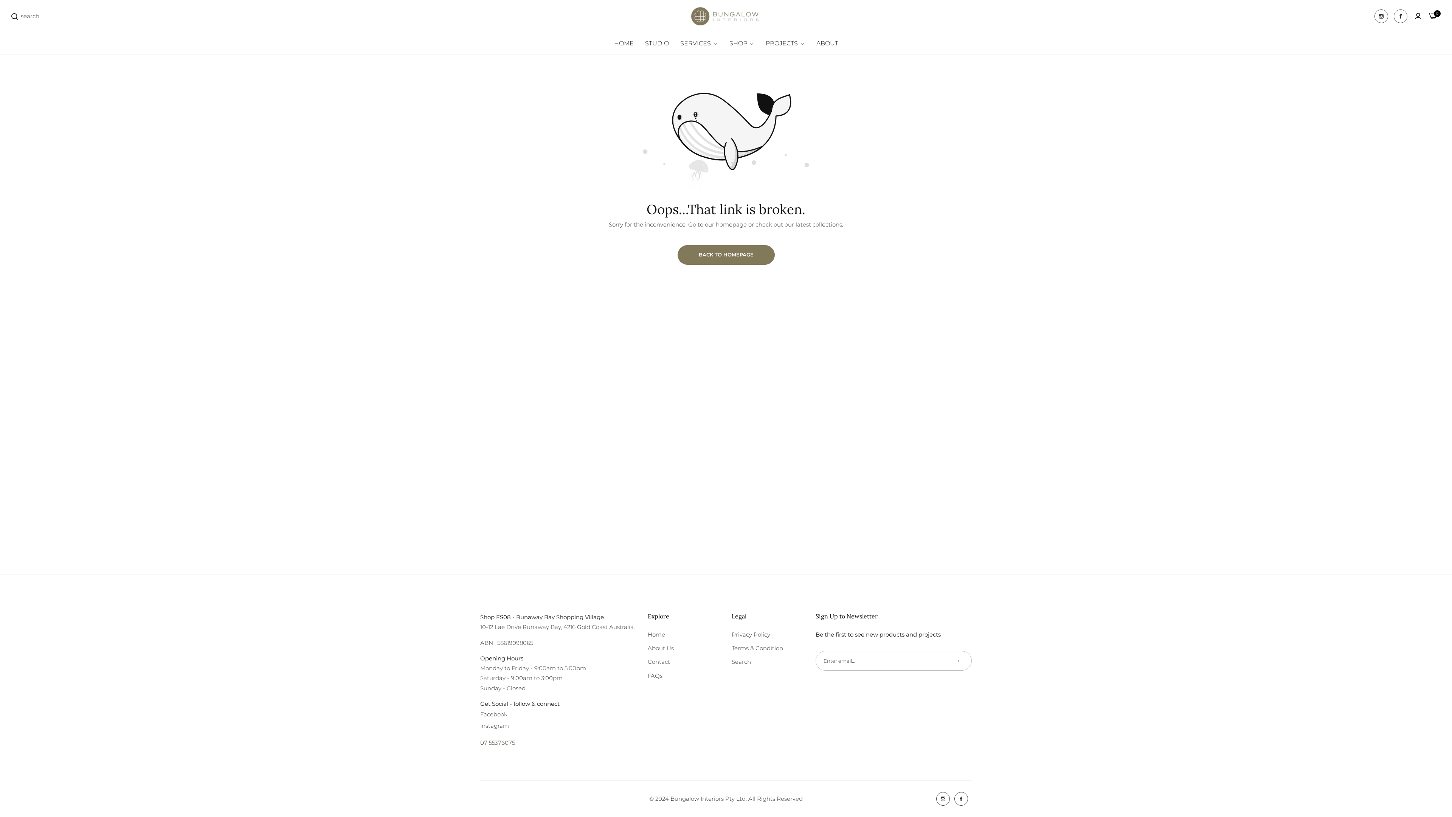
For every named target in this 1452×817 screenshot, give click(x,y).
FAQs (655, 675)
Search (741, 661)
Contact (659, 661)
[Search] (14, 16)
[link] (699, 43)
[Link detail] (1381, 16)
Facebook (493, 714)
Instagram (494, 725)
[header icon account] (1418, 16)
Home (656, 634)
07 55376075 (497, 742)
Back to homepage (726, 255)
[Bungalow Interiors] (726, 16)
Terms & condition (757, 648)
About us (661, 648)
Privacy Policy (751, 634)
